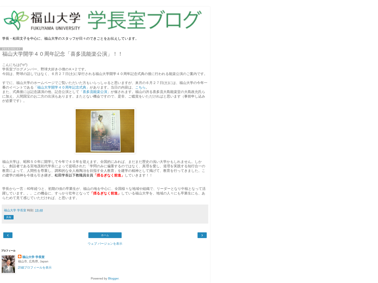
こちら (140, 87)
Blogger (113, 278)
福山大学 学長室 (33, 257)
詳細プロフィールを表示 (35, 267)
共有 (8, 217)
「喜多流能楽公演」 (95, 92)
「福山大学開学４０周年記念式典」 (62, 87)
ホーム (105, 235)
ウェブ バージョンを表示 (105, 243)
